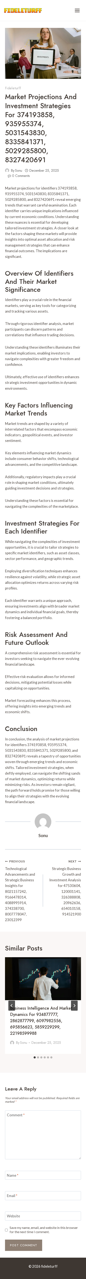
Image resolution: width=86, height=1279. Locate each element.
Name (12, 1175)
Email (12, 1195)
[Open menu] (77, 10)
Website (13, 1216)
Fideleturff (13, 88)
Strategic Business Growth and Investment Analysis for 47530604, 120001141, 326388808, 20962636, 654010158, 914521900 (65, 888)
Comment (16, 1115)
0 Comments (21, 175)
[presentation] (43, 978)
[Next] (74, 1006)
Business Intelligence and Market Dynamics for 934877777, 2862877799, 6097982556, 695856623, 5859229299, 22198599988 (41, 1020)
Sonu (18, 170)
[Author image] (7, 170)
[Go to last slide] (11, 1006)
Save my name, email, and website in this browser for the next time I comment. (44, 1230)
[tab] (35, 1057)
